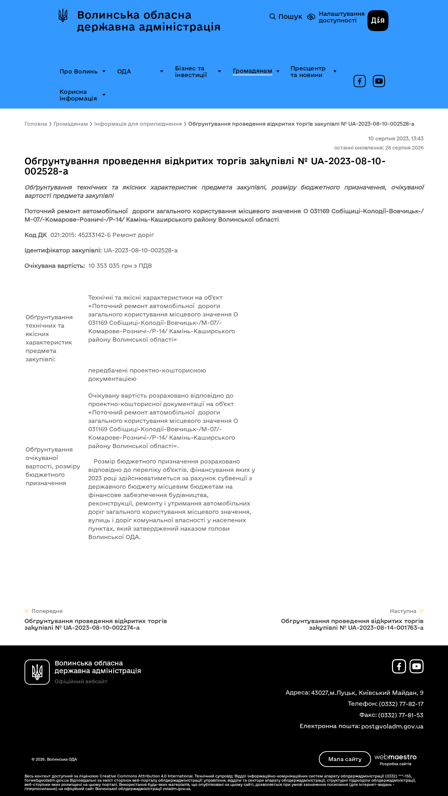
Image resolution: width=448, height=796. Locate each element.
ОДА (124, 71)
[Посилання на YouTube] (379, 81)
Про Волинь (78, 71)
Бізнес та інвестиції (191, 71)
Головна (35, 124)
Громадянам (252, 70)
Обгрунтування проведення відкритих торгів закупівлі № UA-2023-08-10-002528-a (301, 124)
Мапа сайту (345, 759)
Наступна (403, 611)
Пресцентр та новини (308, 71)
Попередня (47, 611)
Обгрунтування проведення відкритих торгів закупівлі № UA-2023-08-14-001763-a (352, 624)
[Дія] (378, 21)
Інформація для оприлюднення (138, 124)
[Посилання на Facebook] (360, 81)
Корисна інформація (78, 95)
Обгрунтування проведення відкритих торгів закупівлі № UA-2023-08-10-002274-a (95, 624)
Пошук (290, 16)
